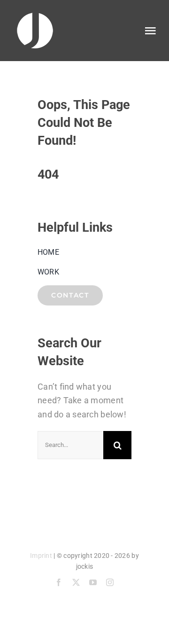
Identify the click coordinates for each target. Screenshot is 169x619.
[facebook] (58, 582)
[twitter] (76, 582)
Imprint (41, 555)
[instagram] (110, 582)
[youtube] (93, 582)
